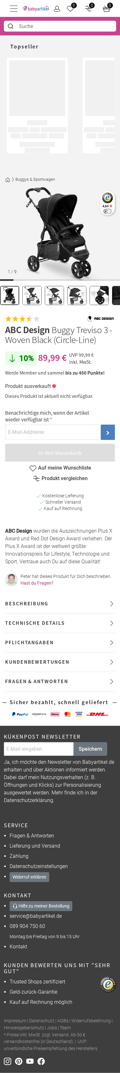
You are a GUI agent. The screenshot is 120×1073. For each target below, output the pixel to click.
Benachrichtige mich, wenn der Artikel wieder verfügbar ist (47, 416)
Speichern (90, 749)
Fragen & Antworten (32, 836)
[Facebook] (42, 1061)
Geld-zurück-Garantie (33, 992)
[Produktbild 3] (54, 295)
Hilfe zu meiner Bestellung (43, 906)
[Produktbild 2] (32, 295)
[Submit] (11, 26)
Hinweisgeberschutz (24, 1028)
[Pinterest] (20, 1061)
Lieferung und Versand (35, 846)
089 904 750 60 (27, 926)
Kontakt (18, 947)
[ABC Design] (100, 318)
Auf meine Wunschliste (64, 468)
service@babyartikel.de (36, 916)
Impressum (15, 1021)
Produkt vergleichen (65, 478)
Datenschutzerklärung (28, 800)
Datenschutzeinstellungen (39, 866)
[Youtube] (31, 1061)
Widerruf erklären (29, 877)
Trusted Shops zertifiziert (37, 982)
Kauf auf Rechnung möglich (41, 1002)
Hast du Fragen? (36, 583)
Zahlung (19, 856)
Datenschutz (41, 1021)
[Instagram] (9, 1061)
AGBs (62, 1021)
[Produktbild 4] (76, 295)
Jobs (52, 1028)
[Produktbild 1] (9, 295)
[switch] (107, 211)
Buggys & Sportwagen (35, 179)
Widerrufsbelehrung (91, 1021)
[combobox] (60, 26)
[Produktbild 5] (99, 295)
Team (65, 1028)
